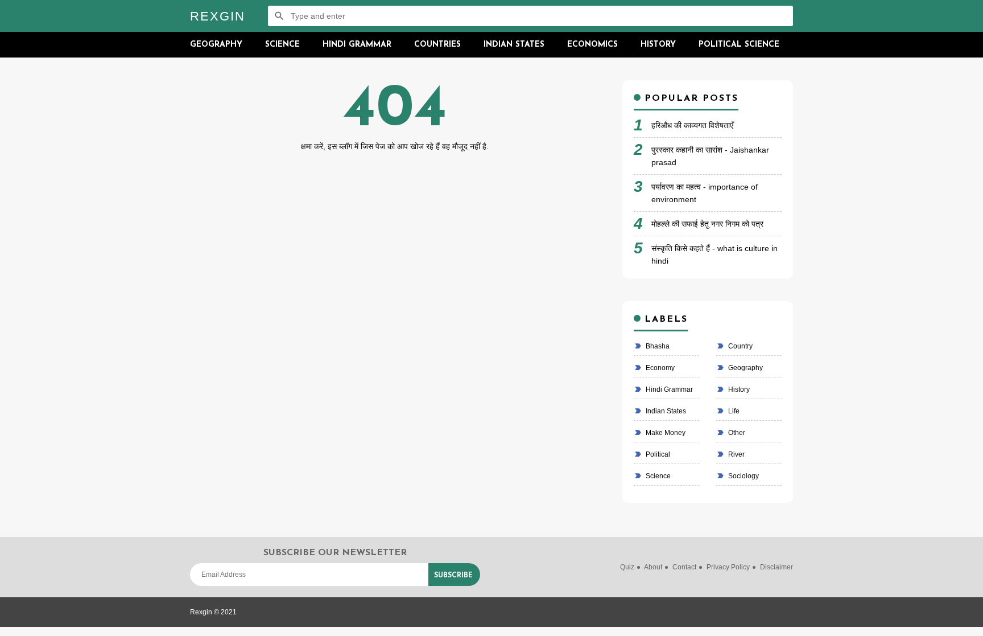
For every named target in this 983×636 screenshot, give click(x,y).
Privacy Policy (728, 567)
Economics (592, 44)
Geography (216, 44)
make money (664, 433)
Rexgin (217, 16)
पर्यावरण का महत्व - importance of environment (704, 193)
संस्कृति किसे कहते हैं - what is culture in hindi (714, 254)
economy (659, 368)
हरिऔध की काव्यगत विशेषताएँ (692, 125)
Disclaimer (776, 567)
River (735, 454)
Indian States (514, 44)
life (733, 411)
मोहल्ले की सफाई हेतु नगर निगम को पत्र (707, 223)
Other (735, 433)
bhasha (657, 346)
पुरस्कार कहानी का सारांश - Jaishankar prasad (710, 156)
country (739, 346)
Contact (684, 567)
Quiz (627, 567)
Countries (437, 44)
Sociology (742, 476)
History (658, 44)
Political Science (739, 44)
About (653, 567)
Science (282, 44)
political (657, 454)
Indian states (665, 411)
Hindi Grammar (357, 44)
